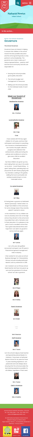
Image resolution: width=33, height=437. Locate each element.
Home (6, 39)
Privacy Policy (19, 423)
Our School (12, 39)
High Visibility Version (8, 421)
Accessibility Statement (23, 421)
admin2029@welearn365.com (16, 414)
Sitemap (11, 423)
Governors (20, 39)
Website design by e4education (16, 420)
